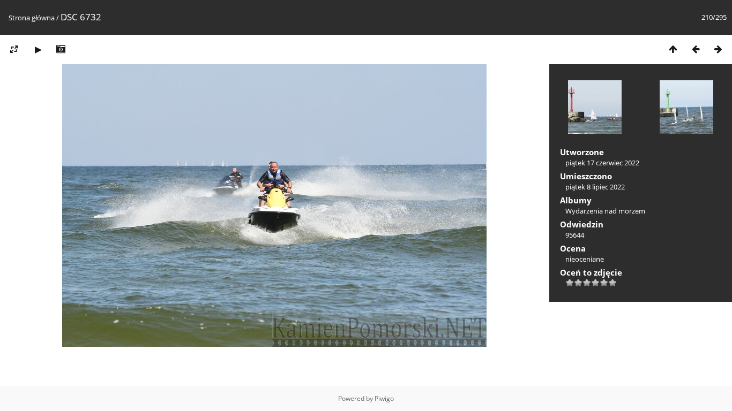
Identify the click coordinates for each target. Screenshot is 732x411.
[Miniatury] (673, 49)
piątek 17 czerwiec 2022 (602, 163)
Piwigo (384, 398)
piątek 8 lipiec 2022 (595, 187)
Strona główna (32, 17)
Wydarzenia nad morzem (605, 211)
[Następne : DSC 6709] (718, 49)
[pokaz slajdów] (38, 49)
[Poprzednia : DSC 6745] (695, 49)
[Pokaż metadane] (60, 49)
